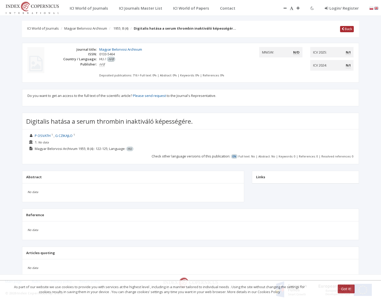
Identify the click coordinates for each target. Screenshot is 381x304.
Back (348, 29)
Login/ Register (344, 8)
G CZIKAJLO (64, 135)
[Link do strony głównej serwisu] (32, 7)
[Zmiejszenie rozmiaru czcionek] (282, 8)
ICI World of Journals (43, 28)
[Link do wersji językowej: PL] (371, 7)
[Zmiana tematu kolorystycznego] (312, 8)
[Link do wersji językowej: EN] (376, 7)
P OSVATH (43, 135)
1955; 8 (120, 28)
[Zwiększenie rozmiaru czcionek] (300, 8)
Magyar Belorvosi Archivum (85, 28)
